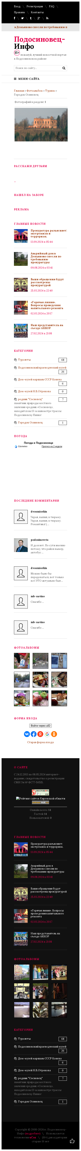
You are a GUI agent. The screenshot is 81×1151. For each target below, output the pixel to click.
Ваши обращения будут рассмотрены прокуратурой (47, 282)
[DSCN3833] (22, 991)
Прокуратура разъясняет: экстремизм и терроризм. (49, 233)
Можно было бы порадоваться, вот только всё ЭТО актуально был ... (47, 574)
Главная (19, 90)
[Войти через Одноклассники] (54, 734)
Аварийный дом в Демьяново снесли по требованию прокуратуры (46, 258)
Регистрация (35, 6)
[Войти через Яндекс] (40, 734)
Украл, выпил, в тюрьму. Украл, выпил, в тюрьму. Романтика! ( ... (46, 518)
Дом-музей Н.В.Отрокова (34, 391)
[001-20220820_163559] (22, 679)
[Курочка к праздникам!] (59, 679)
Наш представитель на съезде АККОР (47, 327)
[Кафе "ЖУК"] (40, 1010)
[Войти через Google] (47, 734)
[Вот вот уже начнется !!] (22, 1010)
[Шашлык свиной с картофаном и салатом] (40, 679)
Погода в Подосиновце (38, 442)
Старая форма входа (40, 742)
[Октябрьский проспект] (22, 972)
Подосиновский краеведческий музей (42, 367)
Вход (17, 6)
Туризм (50, 90)
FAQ (51, 6)
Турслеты (24, 359)
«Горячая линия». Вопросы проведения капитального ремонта (47, 305)
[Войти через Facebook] (34, 734)
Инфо (39, 43)
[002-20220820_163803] (59, 661)
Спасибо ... (38, 599)
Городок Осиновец (30, 422)
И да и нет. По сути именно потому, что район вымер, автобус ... (48, 546)
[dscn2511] (40, 972)
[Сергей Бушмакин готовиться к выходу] (59, 991)
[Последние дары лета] (40, 698)
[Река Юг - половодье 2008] (59, 1010)
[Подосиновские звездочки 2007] (59, 972)
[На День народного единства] (22, 698)
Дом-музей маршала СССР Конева (40, 379)
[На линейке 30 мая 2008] (40, 991)
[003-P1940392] (40, 661)
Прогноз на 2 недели (52, 446)
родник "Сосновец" (30, 399)
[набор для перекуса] (59, 698)
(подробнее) (32, 1133)
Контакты (37, 12)
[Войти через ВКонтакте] (27, 734)
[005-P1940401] (22, 661)
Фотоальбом (35, 90)
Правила (19, 12)
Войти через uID (40, 725)
